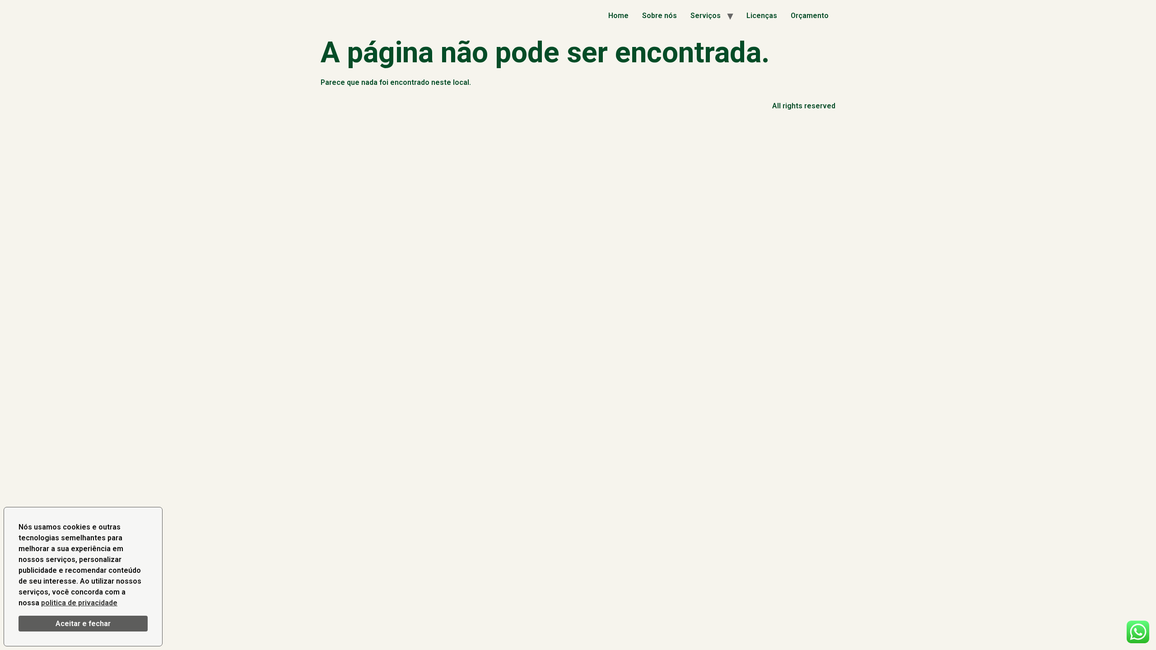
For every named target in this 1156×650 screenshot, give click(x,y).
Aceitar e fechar (83, 623)
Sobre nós (659, 15)
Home (618, 15)
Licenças (761, 15)
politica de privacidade (79, 603)
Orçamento (810, 15)
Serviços (705, 15)
